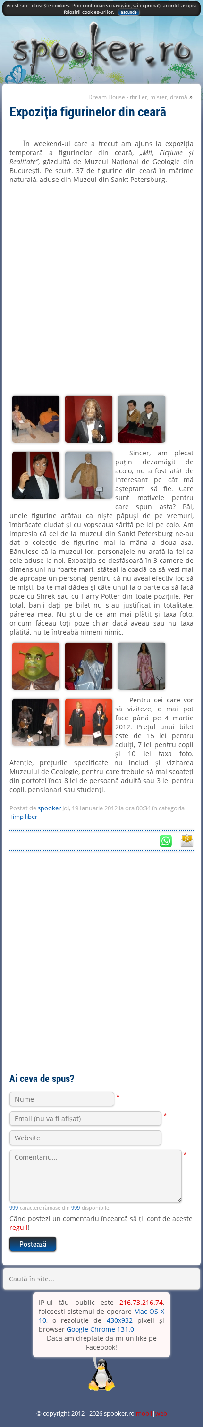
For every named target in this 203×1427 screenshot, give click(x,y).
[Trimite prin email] (186, 840)
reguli (18, 1227)
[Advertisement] (101, 959)
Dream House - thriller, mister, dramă (137, 97)
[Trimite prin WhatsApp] (166, 840)
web (161, 1413)
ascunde (129, 12)
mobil (144, 1413)
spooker (49, 808)
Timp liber (23, 816)
